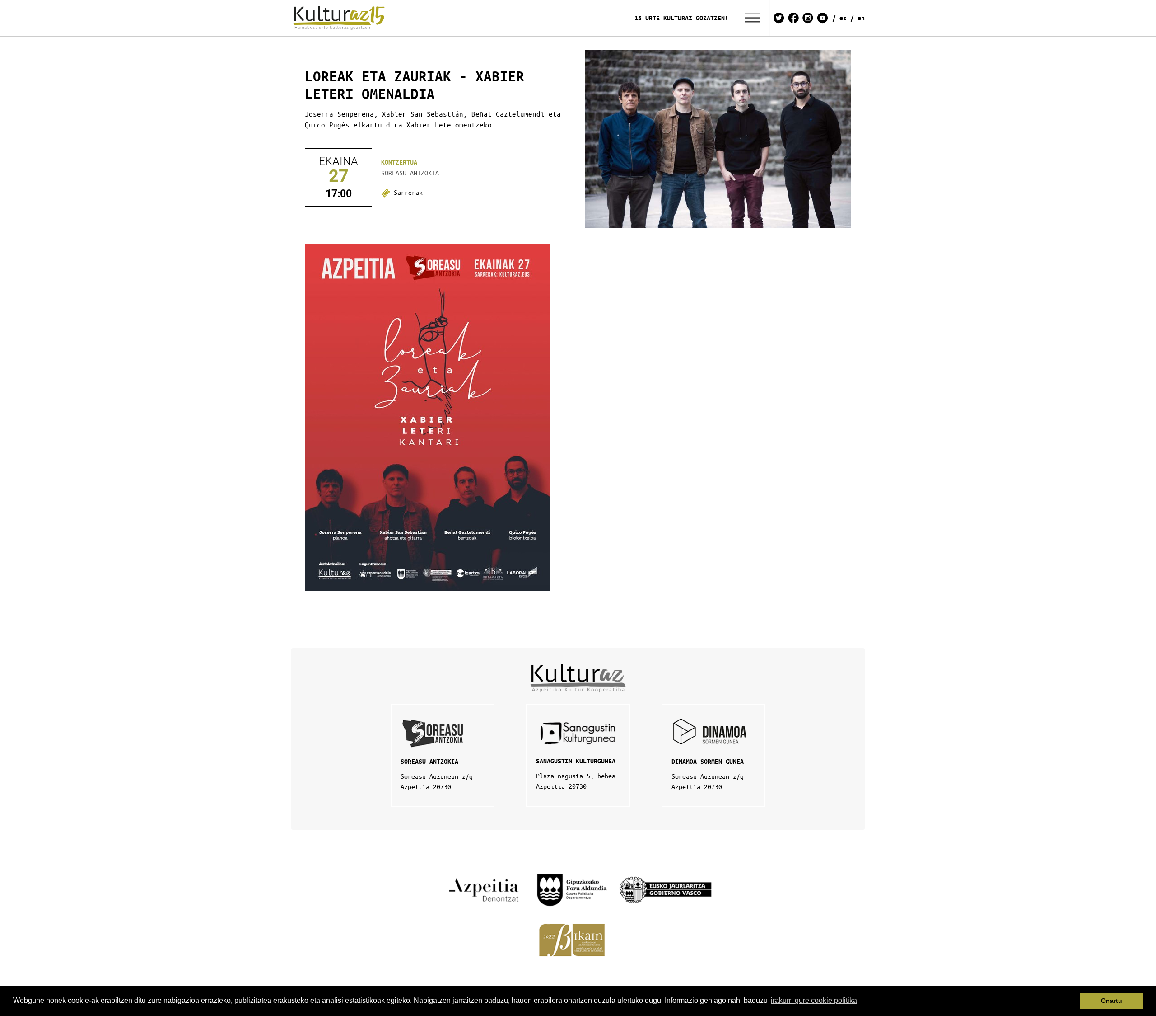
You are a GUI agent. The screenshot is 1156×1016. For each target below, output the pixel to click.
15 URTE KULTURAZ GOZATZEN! (681, 18)
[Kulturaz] (340, 18)
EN (861, 18)
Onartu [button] (1111, 1000)
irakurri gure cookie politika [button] (814, 1000)
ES (843, 18)
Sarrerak (406, 192)
